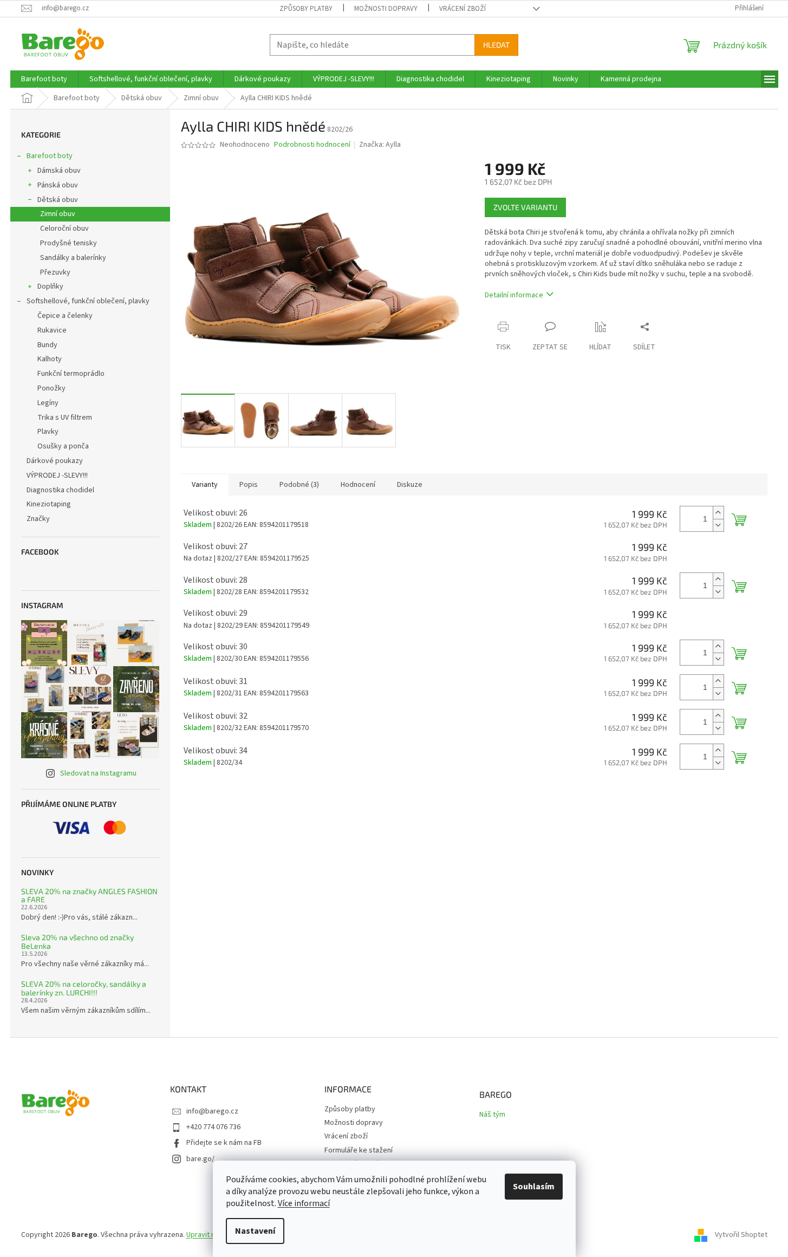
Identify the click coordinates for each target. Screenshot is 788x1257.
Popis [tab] (248, 484)
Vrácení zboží (462, 9)
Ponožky (51, 388)
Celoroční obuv (64, 228)
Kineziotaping (49, 504)
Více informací (304, 1203)
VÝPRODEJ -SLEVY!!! (57, 475)
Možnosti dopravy (386, 9)
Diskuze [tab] (409, 484)
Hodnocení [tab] (358, 484)
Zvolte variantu (525, 207)
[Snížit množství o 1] (718, 525)
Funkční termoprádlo (71, 373)
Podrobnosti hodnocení (312, 145)
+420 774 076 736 (213, 1127)
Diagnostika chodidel (60, 490)
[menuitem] (44, 79)
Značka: (380, 144)
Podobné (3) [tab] (299, 484)
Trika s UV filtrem (64, 417)
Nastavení (255, 1231)
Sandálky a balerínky (73, 257)
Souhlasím (534, 1187)
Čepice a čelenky (65, 315)
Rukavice (52, 330)
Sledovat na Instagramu (98, 773)
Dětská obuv (57, 199)
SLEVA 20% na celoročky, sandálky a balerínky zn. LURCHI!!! (83, 988)
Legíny (47, 403)
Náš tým (492, 1115)
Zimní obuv (57, 214)
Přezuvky (55, 272)
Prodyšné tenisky (68, 243)
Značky (38, 518)
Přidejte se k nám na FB (224, 1142)
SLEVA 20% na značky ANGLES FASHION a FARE (89, 895)
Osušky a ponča (63, 446)
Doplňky (50, 286)
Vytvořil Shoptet (741, 1234)
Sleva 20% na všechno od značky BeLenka (77, 941)
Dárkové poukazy (55, 460)
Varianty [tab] (205, 484)
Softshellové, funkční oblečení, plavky (88, 301)
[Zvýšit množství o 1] (718, 512)
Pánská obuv (57, 185)
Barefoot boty (50, 156)
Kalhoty (49, 359)
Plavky (47, 431)
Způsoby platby (306, 9)
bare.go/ (200, 1159)
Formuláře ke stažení (358, 1150)
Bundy (47, 345)
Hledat (496, 44)
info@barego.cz (212, 1111)
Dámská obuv (59, 170)
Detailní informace (514, 295)
